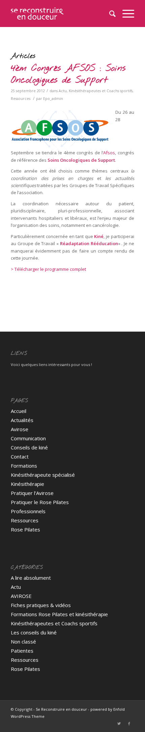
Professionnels (28, 511)
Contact (20, 456)
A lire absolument (31, 577)
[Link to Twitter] (119, 723)
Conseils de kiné (29, 447)
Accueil (18, 411)
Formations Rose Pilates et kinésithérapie (59, 614)
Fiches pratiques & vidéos (41, 605)
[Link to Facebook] (129, 723)
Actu (63, 90)
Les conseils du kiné (34, 632)
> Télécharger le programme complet (48, 269)
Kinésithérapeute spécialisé (43, 474)
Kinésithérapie (27, 483)
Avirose (19, 429)
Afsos (109, 153)
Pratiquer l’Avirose (32, 493)
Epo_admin (53, 98)
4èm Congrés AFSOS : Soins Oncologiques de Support (68, 74)
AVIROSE (21, 596)
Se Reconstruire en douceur (61, 709)
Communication (28, 438)
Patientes (22, 650)
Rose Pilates (25, 529)
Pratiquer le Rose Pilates (40, 502)
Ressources (20, 98)
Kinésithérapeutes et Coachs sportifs (101, 90)
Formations (24, 465)
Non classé (23, 641)
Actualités (22, 420)
